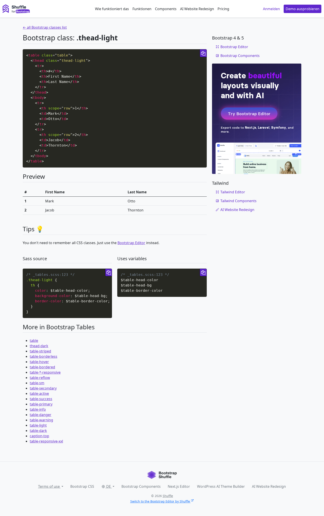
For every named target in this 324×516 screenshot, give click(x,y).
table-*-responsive (45, 372)
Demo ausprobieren (302, 8)
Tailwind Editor (232, 192)
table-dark (38, 430)
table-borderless (43, 356)
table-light (38, 425)
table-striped (40, 351)
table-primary (41, 404)
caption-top (39, 435)
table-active (39, 393)
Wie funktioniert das (112, 8)
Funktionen (141, 8)
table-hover (39, 361)
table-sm (37, 382)
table (34, 340)
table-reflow (40, 377)
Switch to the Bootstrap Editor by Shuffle (160, 501)
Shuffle (168, 496)
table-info (38, 409)
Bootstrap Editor (131, 242)
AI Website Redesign (197, 8)
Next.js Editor (179, 486)
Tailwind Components (238, 200)
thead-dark (39, 345)
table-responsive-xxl (46, 441)
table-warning (41, 420)
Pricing (223, 8)
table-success (41, 398)
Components (166, 8)
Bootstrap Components (240, 55)
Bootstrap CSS (82, 486)
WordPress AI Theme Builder (221, 486)
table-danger (40, 414)
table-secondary (43, 388)
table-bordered (42, 367)
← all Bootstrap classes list (45, 27)
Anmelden (271, 8)
